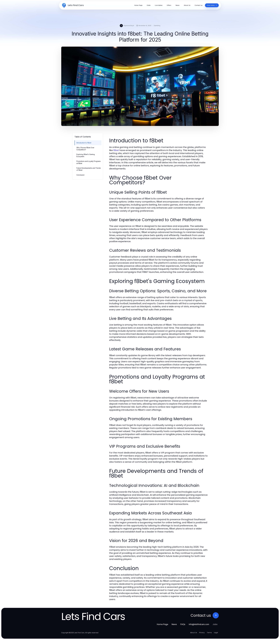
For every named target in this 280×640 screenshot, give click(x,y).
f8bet (116, 150)
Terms (209, 632)
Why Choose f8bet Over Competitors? (85, 149)
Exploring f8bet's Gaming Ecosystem (85, 155)
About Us (193, 632)
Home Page (162, 624)
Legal (216, 632)
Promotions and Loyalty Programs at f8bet (88, 162)
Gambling (157, 25)
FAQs (182, 624)
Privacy (202, 632)
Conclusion (80, 175)
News (174, 624)
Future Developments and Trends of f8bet (88, 169)
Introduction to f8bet (83, 143)
